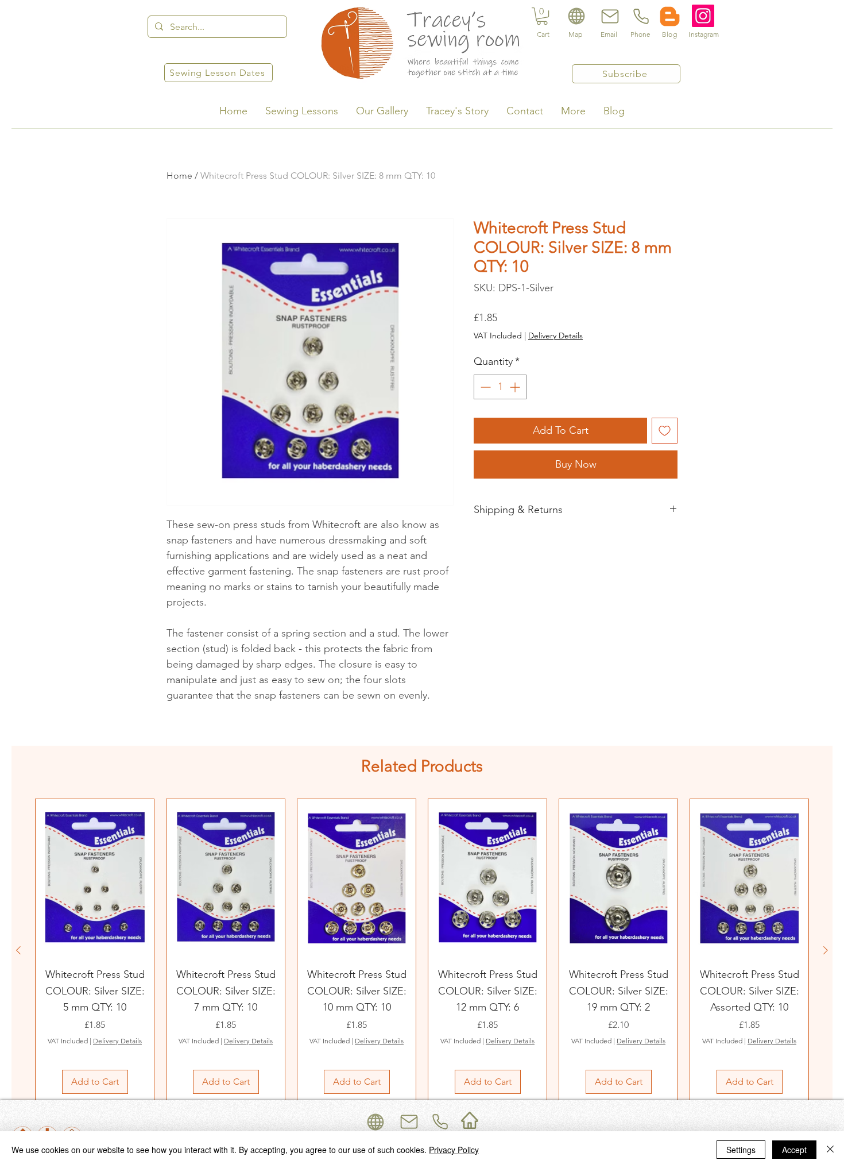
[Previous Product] (18, 950)
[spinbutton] (500, 387)
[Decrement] (484, 387)
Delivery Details (555, 335)
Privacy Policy (454, 1149)
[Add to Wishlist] (664, 431)
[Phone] (640, 16)
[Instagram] (703, 16)
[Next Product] (826, 950)
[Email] (608, 16)
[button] (542, 16)
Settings (741, 1149)
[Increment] (516, 387)
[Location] (576, 16)
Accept (794, 1149)
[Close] (830, 1149)
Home (179, 175)
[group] (422, 950)
